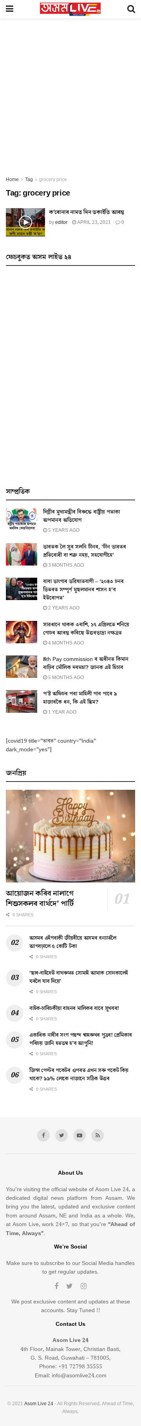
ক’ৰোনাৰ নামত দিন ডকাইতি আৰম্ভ (86, 212)
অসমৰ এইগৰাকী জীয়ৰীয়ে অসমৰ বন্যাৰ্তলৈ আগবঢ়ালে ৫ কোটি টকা (72, 942)
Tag (29, 179)
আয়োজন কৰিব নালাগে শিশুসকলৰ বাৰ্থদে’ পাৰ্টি (39, 898)
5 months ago (65, 677)
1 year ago (61, 712)
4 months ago (65, 643)
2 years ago (63, 608)
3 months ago (65, 565)
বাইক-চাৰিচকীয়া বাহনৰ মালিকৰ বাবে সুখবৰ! (74, 1008)
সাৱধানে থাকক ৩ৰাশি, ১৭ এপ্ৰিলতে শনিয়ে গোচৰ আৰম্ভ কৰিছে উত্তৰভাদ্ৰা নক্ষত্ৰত (86, 629)
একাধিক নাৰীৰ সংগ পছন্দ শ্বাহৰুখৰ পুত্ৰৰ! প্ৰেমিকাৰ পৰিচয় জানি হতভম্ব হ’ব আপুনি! (80, 1039)
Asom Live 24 (38, 1403)
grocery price (53, 179)
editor (61, 222)
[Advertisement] (70, 101)
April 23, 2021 (93, 222)
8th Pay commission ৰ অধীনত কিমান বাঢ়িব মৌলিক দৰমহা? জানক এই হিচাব (85, 663)
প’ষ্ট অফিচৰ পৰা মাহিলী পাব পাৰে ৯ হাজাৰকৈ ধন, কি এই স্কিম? (80, 698)
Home (12, 179)
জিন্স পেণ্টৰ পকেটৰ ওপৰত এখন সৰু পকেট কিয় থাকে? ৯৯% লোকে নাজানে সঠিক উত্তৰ (78, 1075)
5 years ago (63, 530)
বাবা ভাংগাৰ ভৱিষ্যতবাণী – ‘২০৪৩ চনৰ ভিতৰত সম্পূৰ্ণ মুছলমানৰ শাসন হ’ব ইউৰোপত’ (83, 590)
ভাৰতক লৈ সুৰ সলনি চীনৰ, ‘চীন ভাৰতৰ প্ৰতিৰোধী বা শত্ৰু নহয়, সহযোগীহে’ (84, 551)
